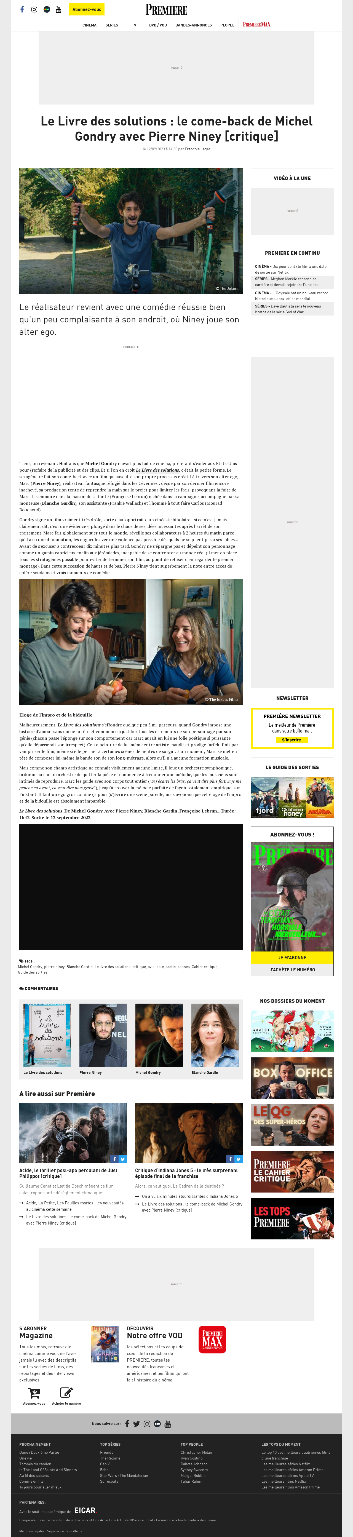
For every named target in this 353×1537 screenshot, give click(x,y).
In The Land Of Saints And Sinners (48, 1469)
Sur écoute (109, 1481)
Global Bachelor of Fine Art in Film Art (93, 1520)
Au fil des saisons (34, 1475)
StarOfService (134, 1520)
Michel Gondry (30, 966)
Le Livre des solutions (42, 1072)
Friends (106, 1452)
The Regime (110, 1458)
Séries (112, 25)
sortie (171, 966)
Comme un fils (31, 1481)
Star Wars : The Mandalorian (124, 1475)
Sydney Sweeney (194, 1469)
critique (139, 966)
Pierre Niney (90, 1072)
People (227, 25)
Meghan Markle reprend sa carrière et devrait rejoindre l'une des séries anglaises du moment (287, 282)
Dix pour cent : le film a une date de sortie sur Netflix (291, 269)
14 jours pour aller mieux (40, 1487)
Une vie (25, 1458)
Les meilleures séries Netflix (285, 1463)
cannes (184, 966)
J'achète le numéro (292, 969)
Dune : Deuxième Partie (39, 1452)
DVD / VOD (158, 25)
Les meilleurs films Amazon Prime (290, 1487)
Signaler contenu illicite (64, 1531)
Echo (104, 1469)
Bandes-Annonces (193, 25)
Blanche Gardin (79, 966)
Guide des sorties (32, 972)
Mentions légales (31, 1531)
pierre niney (54, 966)
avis (151, 966)
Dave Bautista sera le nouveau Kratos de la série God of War (288, 309)
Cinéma (89, 25)
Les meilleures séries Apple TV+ (288, 1475)
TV (134, 25)
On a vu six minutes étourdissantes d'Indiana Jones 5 (190, 1196)
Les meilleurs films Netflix (283, 1481)
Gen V (105, 1463)
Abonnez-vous (87, 9)
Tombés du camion (35, 1463)
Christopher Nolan (196, 1452)
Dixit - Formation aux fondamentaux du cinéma (181, 1520)
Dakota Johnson (194, 1463)
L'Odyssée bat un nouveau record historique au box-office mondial (291, 295)
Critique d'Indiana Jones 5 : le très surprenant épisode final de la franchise (186, 1173)
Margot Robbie (193, 1475)
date (160, 966)
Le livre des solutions (112, 966)
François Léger (197, 148)
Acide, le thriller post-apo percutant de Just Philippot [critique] (68, 1173)
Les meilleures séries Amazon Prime (292, 1469)
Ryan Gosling (192, 1458)
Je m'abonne (292, 957)
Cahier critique (204, 966)
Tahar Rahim (191, 1481)
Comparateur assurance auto (40, 1520)
